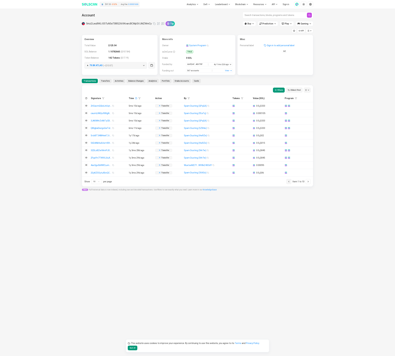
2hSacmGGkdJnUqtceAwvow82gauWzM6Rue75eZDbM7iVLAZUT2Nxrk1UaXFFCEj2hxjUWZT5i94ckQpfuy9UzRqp (101, 106)
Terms (238, 343)
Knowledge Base (210, 190)
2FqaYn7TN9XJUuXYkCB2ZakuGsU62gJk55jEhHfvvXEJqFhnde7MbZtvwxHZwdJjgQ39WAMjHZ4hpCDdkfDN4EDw (101, 158)
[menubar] (242, 4)
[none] (296, 4)
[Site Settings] (310, 4)
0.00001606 (133, 4)
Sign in (286, 4)
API (302, 31)
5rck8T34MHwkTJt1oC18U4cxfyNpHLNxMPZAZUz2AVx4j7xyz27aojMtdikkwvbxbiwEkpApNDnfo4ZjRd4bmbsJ (101, 135)
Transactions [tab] (90, 81)
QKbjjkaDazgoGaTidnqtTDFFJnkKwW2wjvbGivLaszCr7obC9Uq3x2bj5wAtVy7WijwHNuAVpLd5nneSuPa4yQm (101, 128)
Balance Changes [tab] (136, 81)
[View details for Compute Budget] (286, 106)
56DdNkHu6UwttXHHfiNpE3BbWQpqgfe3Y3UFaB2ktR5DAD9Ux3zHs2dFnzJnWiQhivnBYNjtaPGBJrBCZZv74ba (101, 143)
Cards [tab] (196, 81)
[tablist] (141, 81)
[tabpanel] (197, 136)
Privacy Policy (252, 343)
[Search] (309, 15)
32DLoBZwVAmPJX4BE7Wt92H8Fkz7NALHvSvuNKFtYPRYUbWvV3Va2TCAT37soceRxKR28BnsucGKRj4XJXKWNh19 (101, 150)
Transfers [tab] (105, 81)
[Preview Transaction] (86, 106)
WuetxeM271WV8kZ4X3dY (198, 165)
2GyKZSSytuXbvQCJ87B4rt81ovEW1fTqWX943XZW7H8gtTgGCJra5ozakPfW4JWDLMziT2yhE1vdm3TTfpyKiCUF (101, 173)
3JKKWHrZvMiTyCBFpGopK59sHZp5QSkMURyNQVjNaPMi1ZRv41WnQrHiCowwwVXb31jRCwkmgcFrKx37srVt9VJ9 (101, 120)
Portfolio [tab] (166, 81)
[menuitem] (192, 4)
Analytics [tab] (153, 81)
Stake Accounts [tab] (182, 81)
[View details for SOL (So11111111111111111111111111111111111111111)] (233, 106)
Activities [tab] (119, 81)
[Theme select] (303, 4)
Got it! (132, 348)
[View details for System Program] (289, 106)
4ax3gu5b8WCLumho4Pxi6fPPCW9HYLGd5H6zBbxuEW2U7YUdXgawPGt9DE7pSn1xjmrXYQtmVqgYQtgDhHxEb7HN (101, 165)
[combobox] (96, 181)
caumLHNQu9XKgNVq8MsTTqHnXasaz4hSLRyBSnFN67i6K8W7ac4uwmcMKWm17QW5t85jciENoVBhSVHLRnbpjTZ (101, 113)
